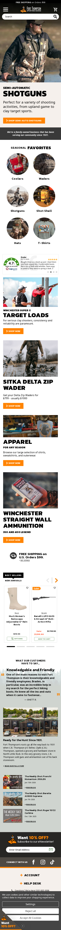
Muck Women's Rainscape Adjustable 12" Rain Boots (16, 620)
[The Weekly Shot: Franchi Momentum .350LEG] (12, 782)
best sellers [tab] (13, 575)
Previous (47, 580)
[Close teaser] (22, 926)
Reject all (30, 911)
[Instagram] (43, 862)
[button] (11, 919)
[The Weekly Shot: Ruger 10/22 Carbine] (12, 816)
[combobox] (30, 17)
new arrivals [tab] (13, 580)
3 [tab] (30, 646)
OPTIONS (18, 638)
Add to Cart (44, 639)
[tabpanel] (16, 614)
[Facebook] (33, 862)
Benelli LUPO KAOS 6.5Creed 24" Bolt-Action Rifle (44, 619)
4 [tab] (40, 646)
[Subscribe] (51, 849)
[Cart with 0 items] (55, 10)
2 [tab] (21, 646)
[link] (30, 264)
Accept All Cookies (30, 918)
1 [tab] (11, 646)
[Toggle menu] (5, 9)
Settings (30, 904)
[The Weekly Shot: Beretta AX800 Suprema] (12, 799)
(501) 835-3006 (42, 890)
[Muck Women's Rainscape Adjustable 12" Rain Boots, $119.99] (17, 598)
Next (56, 580)
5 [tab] (50, 646)
